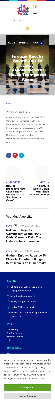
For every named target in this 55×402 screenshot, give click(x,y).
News (9, 104)
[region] (27, 378)
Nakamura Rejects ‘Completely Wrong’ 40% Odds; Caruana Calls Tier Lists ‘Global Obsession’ (23, 236)
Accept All (27, 388)
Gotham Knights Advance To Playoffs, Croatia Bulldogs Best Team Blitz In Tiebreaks (26, 259)
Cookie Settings (27, 396)
